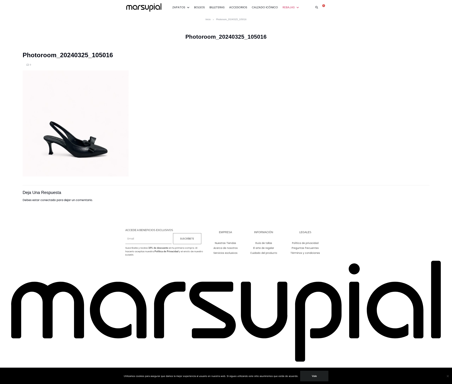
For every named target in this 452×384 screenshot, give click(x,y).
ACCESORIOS (238, 7)
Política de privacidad (305, 243)
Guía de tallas (263, 243)
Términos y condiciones (305, 253)
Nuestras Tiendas (225, 243)
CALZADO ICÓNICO (265, 7)
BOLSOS (199, 7)
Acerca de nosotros (225, 248)
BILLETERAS (217, 7)
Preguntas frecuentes (305, 248)
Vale (314, 375)
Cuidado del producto (263, 253)
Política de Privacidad (166, 251)
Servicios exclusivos (225, 253)
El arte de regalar (263, 248)
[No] (447, 376)
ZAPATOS (178, 7)
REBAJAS (288, 7)
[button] (316, 7)
